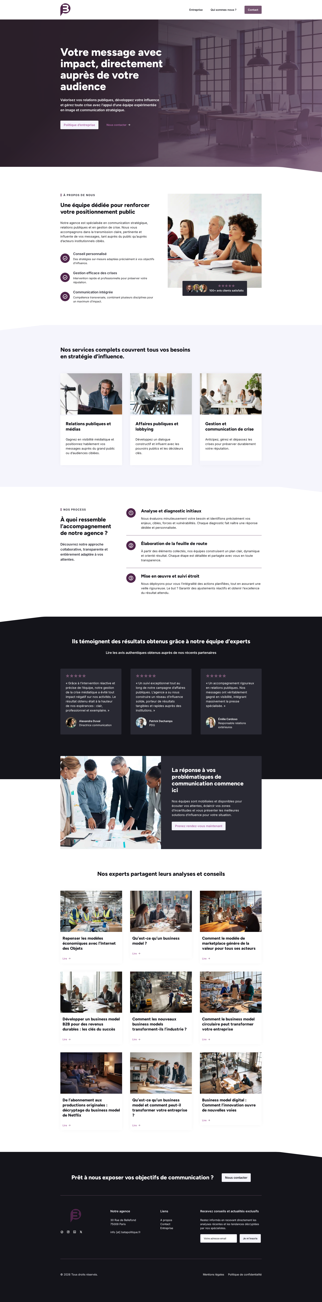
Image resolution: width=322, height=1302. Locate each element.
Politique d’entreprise (79, 125)
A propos (166, 1220)
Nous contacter (236, 1177)
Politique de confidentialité (245, 1274)
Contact (253, 9)
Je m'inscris (250, 1238)
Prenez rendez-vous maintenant (198, 826)
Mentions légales (213, 1274)
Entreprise (196, 9)
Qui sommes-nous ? (223, 9)
